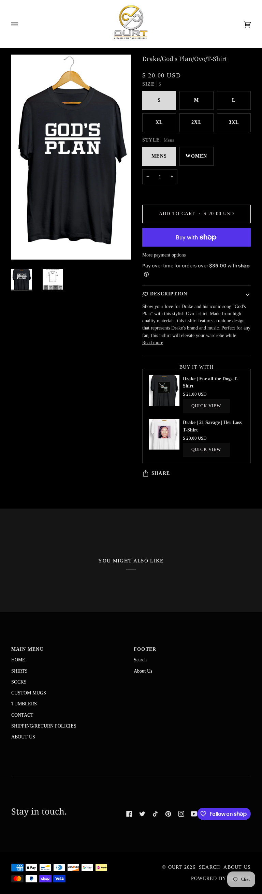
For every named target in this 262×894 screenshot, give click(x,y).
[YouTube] (194, 814)
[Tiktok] (155, 814)
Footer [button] (145, 649)
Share (160, 473)
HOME (18, 659)
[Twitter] (142, 814)
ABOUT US (23, 736)
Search (140, 659)
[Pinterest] (168, 814)
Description (169, 293)
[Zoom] (24, 247)
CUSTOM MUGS (28, 692)
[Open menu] (21, 24)
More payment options (164, 255)
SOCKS (19, 682)
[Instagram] (181, 814)
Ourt (175, 867)
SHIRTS (19, 671)
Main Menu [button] (27, 649)
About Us (143, 671)
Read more (152, 342)
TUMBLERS (24, 703)
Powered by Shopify (221, 878)
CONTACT (22, 715)
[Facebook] (129, 814)
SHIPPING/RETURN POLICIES (43, 726)
